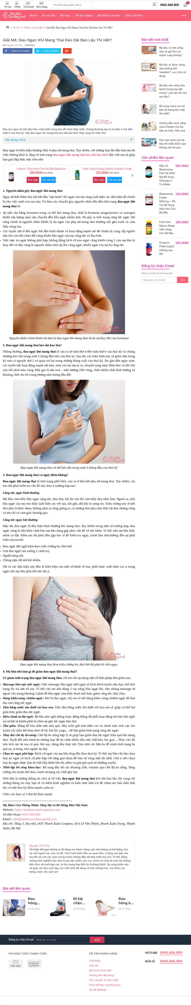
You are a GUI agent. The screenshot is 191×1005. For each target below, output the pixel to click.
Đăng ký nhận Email (21, 939)
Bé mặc (65, 15)
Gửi (183, 279)
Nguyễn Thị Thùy (14, 45)
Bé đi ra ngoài (83, 15)
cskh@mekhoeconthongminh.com (34, 819)
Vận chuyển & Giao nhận (104, 980)
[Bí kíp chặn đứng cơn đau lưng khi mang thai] (59, 907)
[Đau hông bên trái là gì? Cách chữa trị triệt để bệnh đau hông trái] (104, 907)
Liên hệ (93, 965)
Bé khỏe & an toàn (108, 15)
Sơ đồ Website (98, 989)
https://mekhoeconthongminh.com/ (37, 810)
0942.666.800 (31, 814)
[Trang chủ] (7, 27)
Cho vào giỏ (48, 179)
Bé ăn (33, 15)
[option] (36, 175)
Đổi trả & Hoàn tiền (100, 970)
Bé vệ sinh (48, 15)
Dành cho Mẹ (133, 15)
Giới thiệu (95, 960)
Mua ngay (33, 179)
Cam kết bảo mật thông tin (104, 984)
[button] (6, 176)
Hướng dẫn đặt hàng (101, 975)
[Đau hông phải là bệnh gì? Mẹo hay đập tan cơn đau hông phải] (14, 907)
